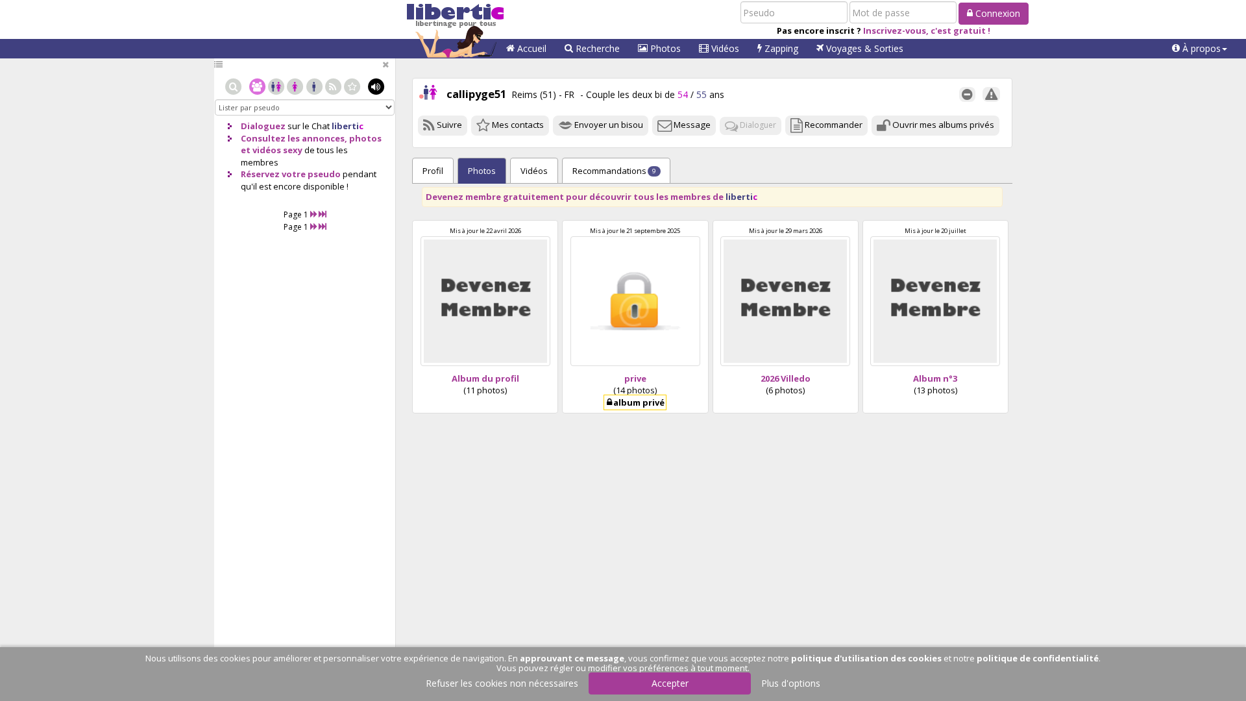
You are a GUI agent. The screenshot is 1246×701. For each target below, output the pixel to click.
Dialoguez (263, 126)
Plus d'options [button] (790, 683)
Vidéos (724, 48)
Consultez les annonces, (294, 138)
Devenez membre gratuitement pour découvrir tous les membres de (591, 197)
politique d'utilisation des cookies (866, 658)
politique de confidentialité (1038, 658)
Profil (432, 171)
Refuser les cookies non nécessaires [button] (502, 683)
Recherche (596, 48)
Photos (664, 48)
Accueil (530, 48)
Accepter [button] (670, 683)
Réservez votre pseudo (291, 174)
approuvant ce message (572, 658)
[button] (1199, 48)
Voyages (863, 48)
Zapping (780, 48)
